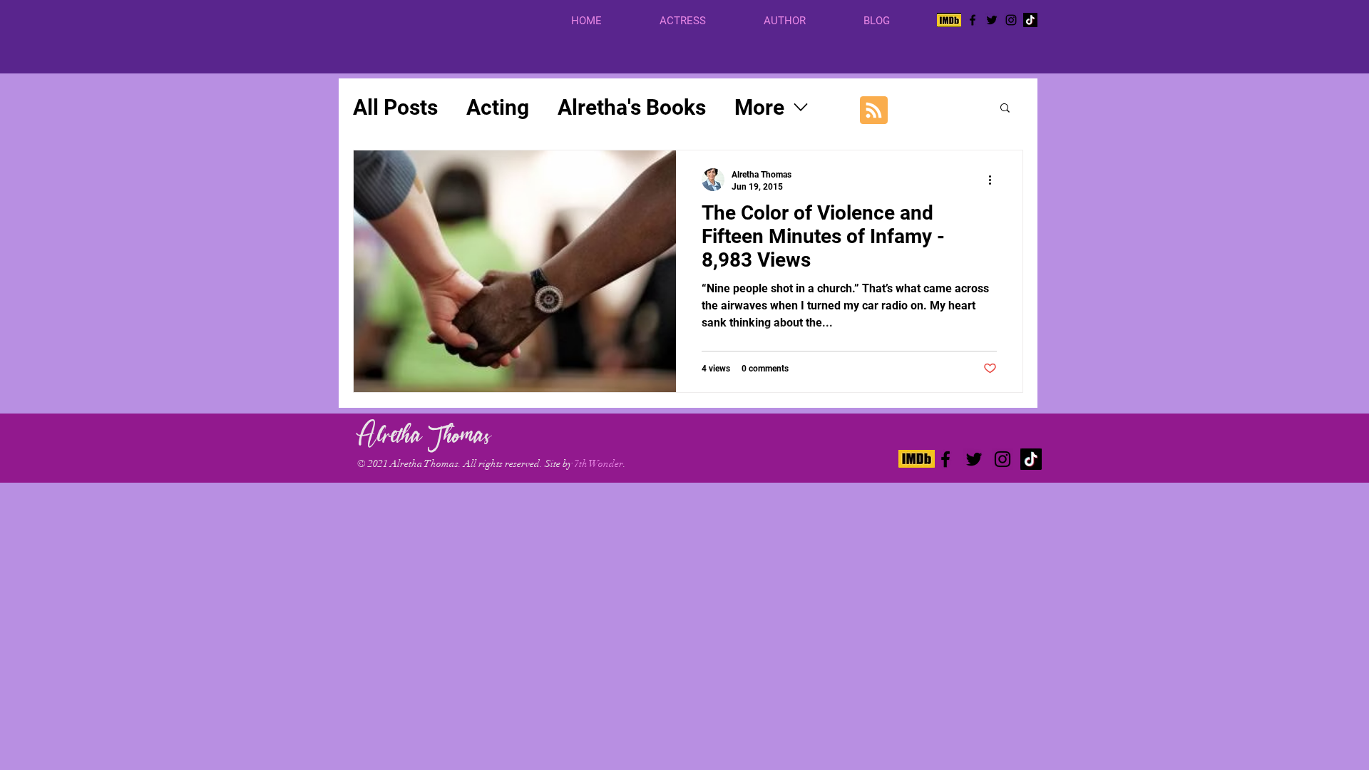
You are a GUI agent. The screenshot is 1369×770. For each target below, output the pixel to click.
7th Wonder (598, 464)
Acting (497, 107)
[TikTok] (1030, 20)
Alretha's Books (632, 107)
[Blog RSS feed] (874, 110)
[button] (701, 21)
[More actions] (994, 179)
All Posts (395, 107)
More (759, 107)
